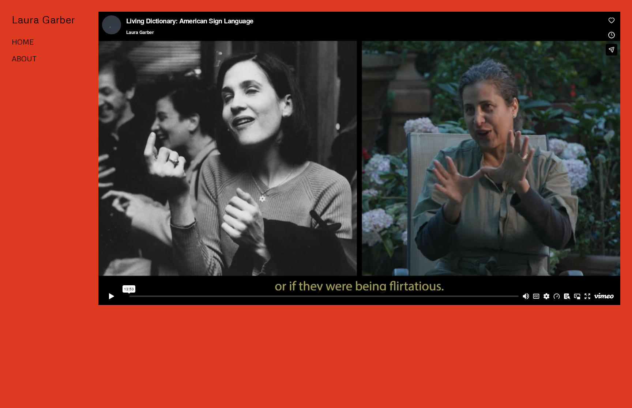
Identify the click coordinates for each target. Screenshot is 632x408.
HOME (23, 41)
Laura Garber (43, 19)
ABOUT (24, 58)
